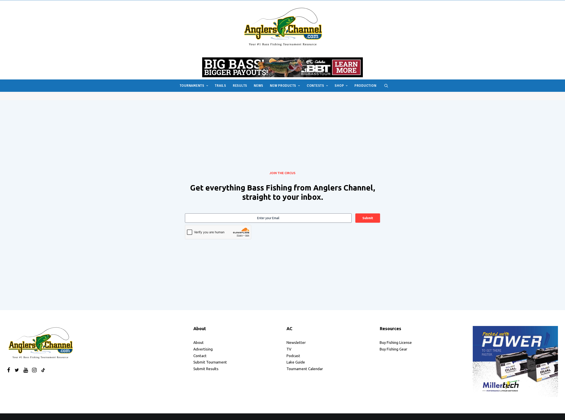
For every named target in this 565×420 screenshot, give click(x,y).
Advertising (203, 349)
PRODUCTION (365, 86)
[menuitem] (194, 86)
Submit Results (205, 369)
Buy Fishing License (396, 342)
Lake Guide (295, 362)
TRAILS (220, 86)
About (198, 342)
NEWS (258, 86)
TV (288, 349)
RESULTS (240, 86)
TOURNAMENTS (192, 86)
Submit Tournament (210, 362)
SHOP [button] (339, 86)
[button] (386, 86)
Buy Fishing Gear (393, 349)
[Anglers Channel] (282, 26)
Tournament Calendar (304, 369)
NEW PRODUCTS (283, 86)
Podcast (293, 356)
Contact (200, 356)
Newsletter (296, 342)
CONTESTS (315, 86)
